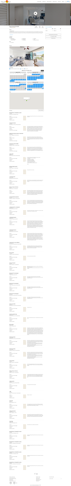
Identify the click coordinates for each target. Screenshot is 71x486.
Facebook (35, 474)
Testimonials (37, 478)
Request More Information (53, 34)
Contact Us (59, 1)
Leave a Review (41, 110)
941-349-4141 (11, 480)
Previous (11, 56)
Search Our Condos (38, 479)
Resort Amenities (49, 1)
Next (42, 56)
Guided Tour (44, 1)
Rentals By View (38, 480)
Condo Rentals (39, 1)
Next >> (42, 70)
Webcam (63, 1)
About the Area (55, 1)
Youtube (37, 474)
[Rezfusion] (16, 483)
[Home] (5, 1)
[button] (26, 100)
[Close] (29, 98)
